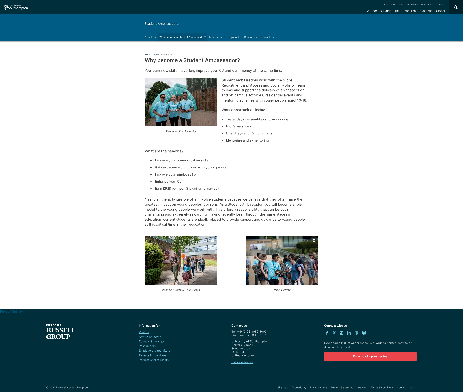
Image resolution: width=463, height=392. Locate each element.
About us (150, 37)
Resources (250, 37)
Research (409, 11)
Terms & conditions (382, 387)
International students (154, 360)
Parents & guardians (152, 355)
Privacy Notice (318, 387)
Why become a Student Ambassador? (182, 37)
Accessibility (299, 387)
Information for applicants (225, 37)
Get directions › (242, 362)
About (386, 4)
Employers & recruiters (154, 350)
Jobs (413, 387)
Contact (441, 4)
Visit (393, 4)
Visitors (144, 332)
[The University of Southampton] (16, 7)
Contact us (267, 37)
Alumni (400, 4)
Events (431, 4)
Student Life (390, 11)
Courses (372, 11)
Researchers (147, 346)
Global (440, 11)
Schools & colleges (152, 341)
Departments (412, 4)
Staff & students (150, 337)
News (423, 4)
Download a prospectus (370, 356)
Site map (283, 387)
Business (425, 11)
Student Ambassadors (162, 24)
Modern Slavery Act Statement (349, 387)
